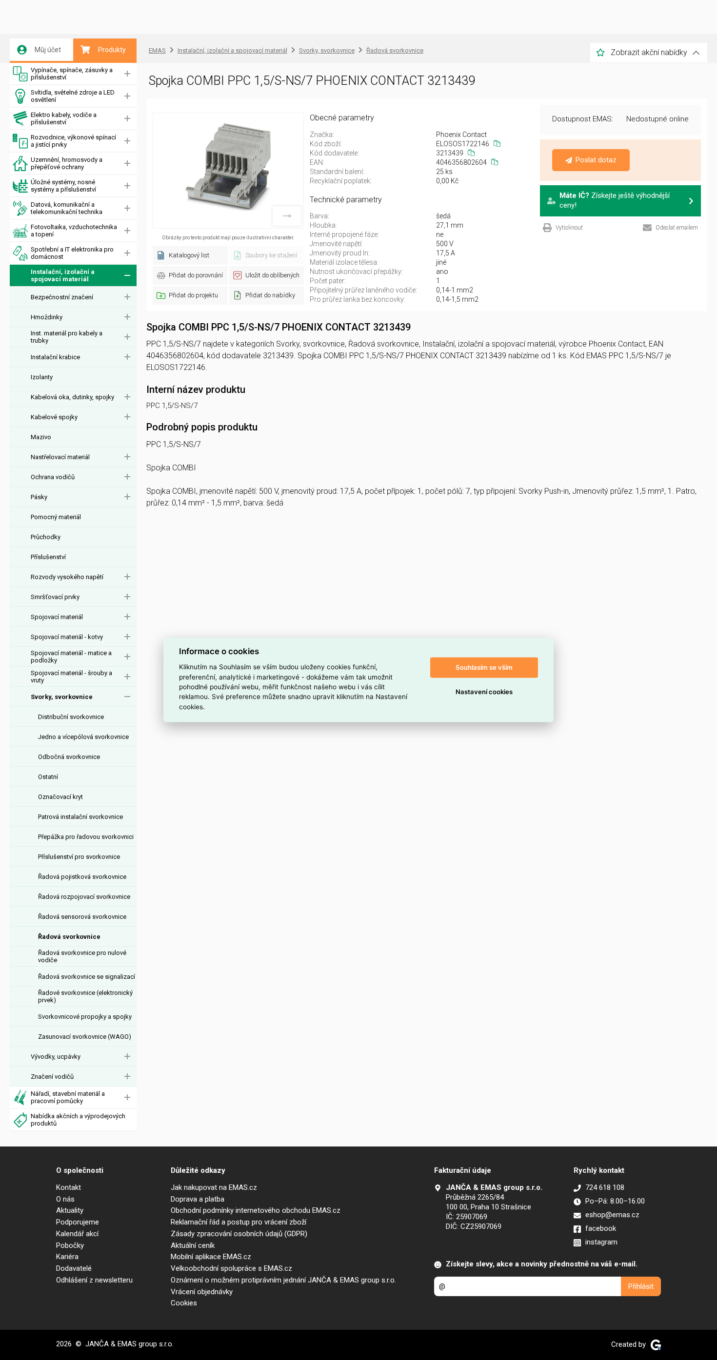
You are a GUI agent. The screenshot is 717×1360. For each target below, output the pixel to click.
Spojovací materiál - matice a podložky (71, 656)
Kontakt (68, 1187)
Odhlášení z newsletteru (94, 1280)
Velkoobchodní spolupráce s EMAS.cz (231, 1268)
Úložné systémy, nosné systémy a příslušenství (63, 185)
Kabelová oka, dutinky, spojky (72, 397)
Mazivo (41, 437)
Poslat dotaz (596, 159)
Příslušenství (48, 557)
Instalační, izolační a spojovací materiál (63, 275)
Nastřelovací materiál (60, 457)
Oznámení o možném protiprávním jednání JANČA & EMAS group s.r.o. (283, 1280)
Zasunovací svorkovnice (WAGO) (84, 1036)
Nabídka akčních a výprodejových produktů (78, 1119)
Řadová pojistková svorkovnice (82, 876)
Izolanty (42, 377)
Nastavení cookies (484, 692)
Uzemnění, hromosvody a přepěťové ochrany (66, 163)
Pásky (39, 497)
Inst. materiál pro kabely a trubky (66, 337)
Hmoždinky (46, 317)
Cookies (184, 1303)
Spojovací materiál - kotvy (67, 637)
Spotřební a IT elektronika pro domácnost (72, 253)
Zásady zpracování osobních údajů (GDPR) (239, 1233)
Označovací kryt (60, 796)
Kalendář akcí (77, 1233)
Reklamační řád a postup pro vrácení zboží (238, 1222)
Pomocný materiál (56, 517)
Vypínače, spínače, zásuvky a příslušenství (72, 73)
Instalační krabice (55, 357)
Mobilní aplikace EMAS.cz (211, 1256)
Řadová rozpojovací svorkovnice (84, 896)
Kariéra (67, 1256)
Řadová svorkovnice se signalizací (86, 976)
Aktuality (69, 1210)
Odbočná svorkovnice (69, 756)
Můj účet (48, 50)
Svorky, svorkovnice (62, 696)
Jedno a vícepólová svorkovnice (83, 736)
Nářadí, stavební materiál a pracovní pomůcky (68, 1097)
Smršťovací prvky (55, 597)
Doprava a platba (197, 1199)
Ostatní (48, 776)
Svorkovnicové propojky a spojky (85, 1016)
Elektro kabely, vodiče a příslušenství (64, 118)
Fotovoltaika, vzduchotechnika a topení (74, 230)
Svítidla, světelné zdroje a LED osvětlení (73, 96)
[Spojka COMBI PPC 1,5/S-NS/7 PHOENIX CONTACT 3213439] (228, 171)
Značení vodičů (52, 1076)
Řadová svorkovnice (69, 936)
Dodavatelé (74, 1268)
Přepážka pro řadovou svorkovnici (86, 836)
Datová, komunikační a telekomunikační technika (66, 208)
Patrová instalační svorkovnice (80, 816)
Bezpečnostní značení (62, 297)
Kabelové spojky (54, 417)
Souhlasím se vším (484, 667)
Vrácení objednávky (202, 1291)
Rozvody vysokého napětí (67, 577)
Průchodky (45, 537)
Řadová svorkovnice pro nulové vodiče (82, 956)
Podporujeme (77, 1222)
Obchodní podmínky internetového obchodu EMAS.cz (255, 1210)
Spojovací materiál (57, 617)
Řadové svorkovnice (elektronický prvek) (85, 996)
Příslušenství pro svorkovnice (79, 856)
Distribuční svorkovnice (71, 716)
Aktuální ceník (193, 1245)
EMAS (157, 50)
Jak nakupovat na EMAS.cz (214, 1187)
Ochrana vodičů (53, 477)
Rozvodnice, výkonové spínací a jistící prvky (73, 141)
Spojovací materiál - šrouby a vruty (71, 676)
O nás (65, 1199)
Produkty (112, 50)
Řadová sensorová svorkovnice (82, 916)
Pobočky (70, 1245)
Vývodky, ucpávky (55, 1056)
